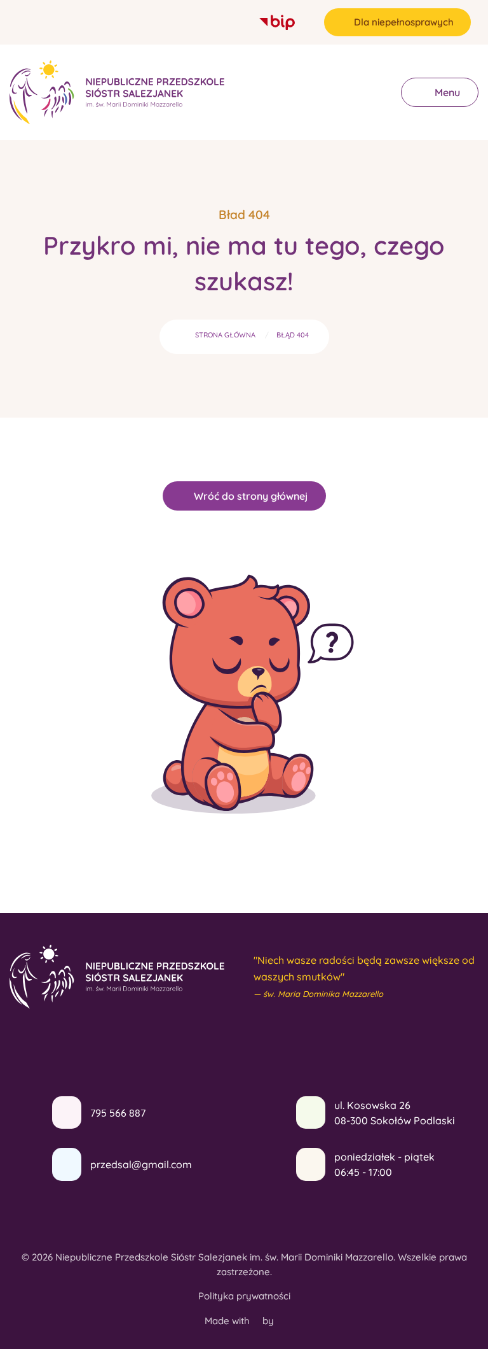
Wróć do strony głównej (251, 496)
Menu (446, 92)
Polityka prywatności (244, 1296)
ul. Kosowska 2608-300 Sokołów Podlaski (394, 1113)
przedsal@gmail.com (141, 1164)
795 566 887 (118, 1112)
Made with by (240, 1321)
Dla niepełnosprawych (404, 22)
